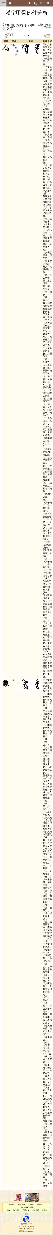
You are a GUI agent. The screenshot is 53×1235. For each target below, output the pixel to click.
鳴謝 (8, 1210)
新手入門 (12, 1204)
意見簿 (44, 1210)
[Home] (9, 3)
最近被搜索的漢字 (26, 1207)
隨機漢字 (40, 1204)
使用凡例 (21, 1204)
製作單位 (16, 1210)
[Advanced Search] (35, 3)
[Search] (29, 3)
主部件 (41, 24)
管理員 (27, 1214)
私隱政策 (26, 1210)
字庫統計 (31, 1204)
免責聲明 (35, 1210)
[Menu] (3, 3)
